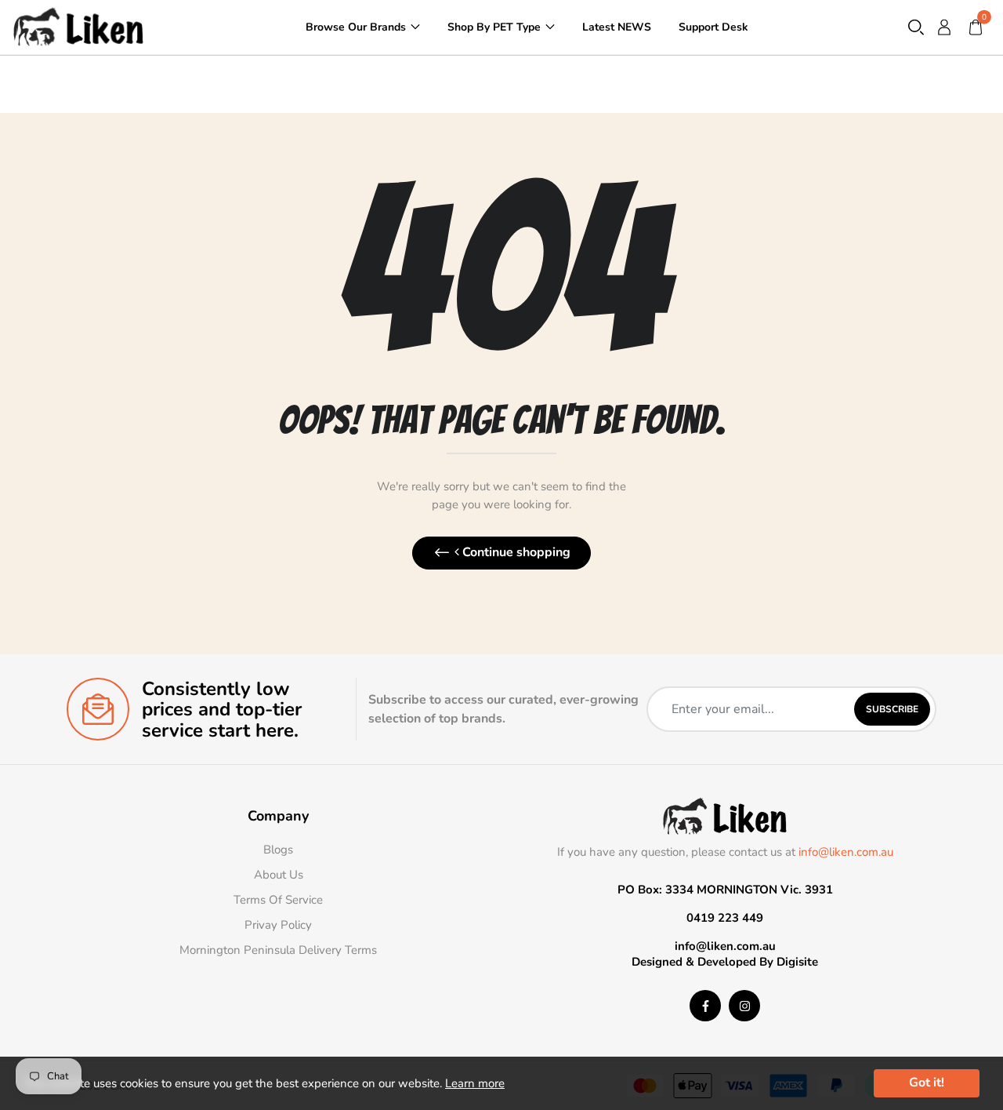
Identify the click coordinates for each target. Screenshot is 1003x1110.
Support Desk (713, 26)
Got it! (926, 1082)
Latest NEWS (616, 26)
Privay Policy (278, 925)
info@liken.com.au (845, 852)
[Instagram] (744, 1005)
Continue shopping (514, 552)
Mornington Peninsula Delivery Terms (278, 950)
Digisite (797, 962)
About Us (278, 875)
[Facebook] (705, 1005)
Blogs (278, 849)
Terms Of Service (278, 900)
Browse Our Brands (356, 26)
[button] (916, 27)
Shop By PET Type (494, 26)
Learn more (475, 1083)
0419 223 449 (724, 918)
